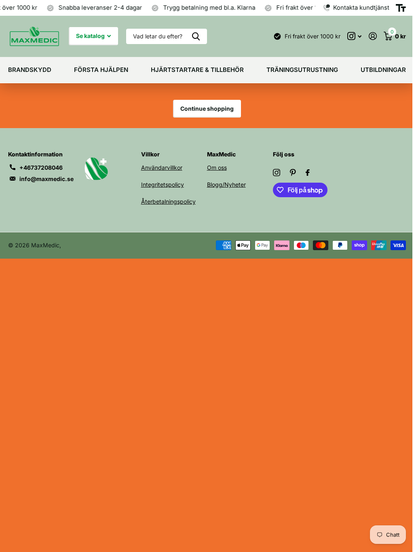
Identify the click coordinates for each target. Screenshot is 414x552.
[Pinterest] (293, 172)
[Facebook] (308, 172)
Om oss (217, 167)
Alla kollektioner (29, 70)
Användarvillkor (161, 167)
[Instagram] (276, 172)
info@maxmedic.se (46, 178)
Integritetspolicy (162, 184)
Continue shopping (207, 108)
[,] (354, 36)
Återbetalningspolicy (168, 201)
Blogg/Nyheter (226, 184)
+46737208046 (41, 167)
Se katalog (91, 35)
